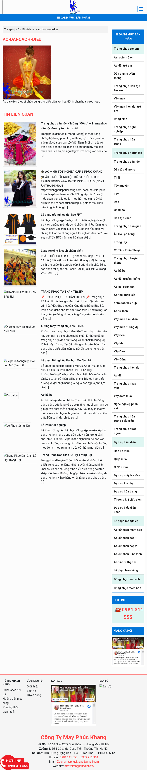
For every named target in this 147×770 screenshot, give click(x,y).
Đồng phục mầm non (127, 588)
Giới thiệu (32, 686)
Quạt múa (120, 459)
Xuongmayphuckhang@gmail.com (78, 761)
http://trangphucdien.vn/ (79, 766)
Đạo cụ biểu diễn (125, 442)
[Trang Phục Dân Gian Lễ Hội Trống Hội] (20, 457)
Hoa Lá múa (122, 451)
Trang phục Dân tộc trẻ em (127, 88)
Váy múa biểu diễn (126, 319)
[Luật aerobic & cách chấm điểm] (20, 267)
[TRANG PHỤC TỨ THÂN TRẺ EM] (20, 294)
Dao (116, 202)
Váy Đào (119, 351)
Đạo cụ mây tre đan (127, 475)
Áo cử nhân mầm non (128, 529)
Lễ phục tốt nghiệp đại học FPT (61, 214)
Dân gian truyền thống (124, 76)
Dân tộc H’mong (124, 169)
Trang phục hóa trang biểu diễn (124, 419)
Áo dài (118, 375)
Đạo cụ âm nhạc (124, 483)
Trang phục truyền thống (126, 260)
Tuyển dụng (34, 695)
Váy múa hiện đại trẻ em (127, 109)
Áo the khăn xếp (124, 295)
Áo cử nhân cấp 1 (125, 538)
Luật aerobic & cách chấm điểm (62, 250)
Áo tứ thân (121, 311)
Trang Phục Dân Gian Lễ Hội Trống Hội (66, 455)
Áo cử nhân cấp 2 (125, 546)
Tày (116, 194)
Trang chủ (9, 29)
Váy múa (119, 98)
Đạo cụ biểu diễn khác (125, 510)
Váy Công (120, 359)
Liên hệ (31, 690)
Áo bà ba (119, 270)
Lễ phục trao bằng (126, 570)
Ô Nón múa (121, 467)
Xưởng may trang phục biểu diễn (62, 326)
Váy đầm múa (123, 396)
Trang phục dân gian (127, 226)
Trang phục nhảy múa (125, 386)
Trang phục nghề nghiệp (125, 129)
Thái (117, 177)
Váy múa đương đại (126, 327)
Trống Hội (120, 242)
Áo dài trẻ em (123, 65)
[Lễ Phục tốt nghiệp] (17, 425)
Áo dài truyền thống (127, 278)
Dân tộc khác (122, 218)
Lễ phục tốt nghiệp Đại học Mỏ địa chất (66, 360)
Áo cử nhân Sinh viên (128, 554)
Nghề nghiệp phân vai (126, 406)
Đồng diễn (120, 119)
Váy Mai (119, 343)
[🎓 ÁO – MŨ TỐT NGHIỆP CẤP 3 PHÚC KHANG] (20, 188)
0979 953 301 (89, 757)
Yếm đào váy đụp (125, 303)
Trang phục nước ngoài (125, 431)
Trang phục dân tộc (127, 161)
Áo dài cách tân (124, 287)
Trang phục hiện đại (127, 367)
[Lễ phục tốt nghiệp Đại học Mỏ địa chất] (20, 363)
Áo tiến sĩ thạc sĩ (125, 562)
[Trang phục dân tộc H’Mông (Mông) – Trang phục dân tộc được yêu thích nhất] (20, 143)
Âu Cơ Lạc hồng (124, 234)
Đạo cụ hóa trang (125, 491)
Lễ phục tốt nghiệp (126, 521)
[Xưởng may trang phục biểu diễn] (20, 328)
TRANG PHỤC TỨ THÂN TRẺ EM (62, 291)
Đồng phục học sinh (127, 579)
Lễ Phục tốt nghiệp (53, 425)
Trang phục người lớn (128, 153)
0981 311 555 (68, 757)
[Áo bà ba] (11, 395)
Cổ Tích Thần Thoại (127, 250)
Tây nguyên (121, 185)
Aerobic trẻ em (124, 57)
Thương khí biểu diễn (127, 499)
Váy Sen (119, 335)
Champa (119, 210)
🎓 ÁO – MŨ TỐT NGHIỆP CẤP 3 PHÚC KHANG (72, 171)
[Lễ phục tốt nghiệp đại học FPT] (20, 228)
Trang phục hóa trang (124, 142)
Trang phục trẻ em (126, 48)
